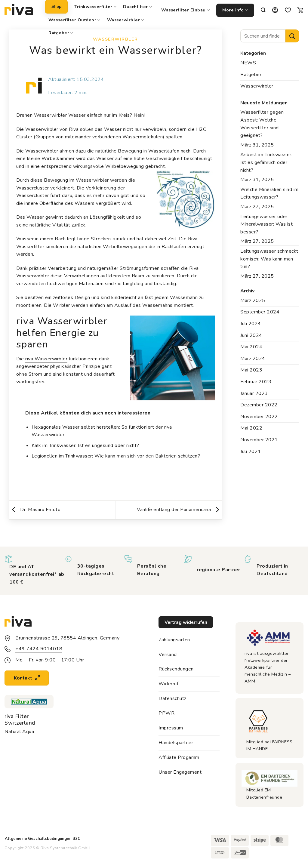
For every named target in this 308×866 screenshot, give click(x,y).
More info (233, 10)
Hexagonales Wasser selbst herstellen (75, 427)
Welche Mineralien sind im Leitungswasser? (269, 193)
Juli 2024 (250, 323)
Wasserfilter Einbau (183, 10)
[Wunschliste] (288, 10)
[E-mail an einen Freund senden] (122, 481)
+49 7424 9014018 (38, 649)
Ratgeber (58, 33)
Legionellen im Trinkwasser (62, 456)
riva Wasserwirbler (46, 359)
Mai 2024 (251, 347)
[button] (263, 10)
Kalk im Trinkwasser (54, 445)
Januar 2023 (254, 393)
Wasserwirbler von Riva (52, 129)
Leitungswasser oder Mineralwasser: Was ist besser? (266, 224)
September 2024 (259, 312)
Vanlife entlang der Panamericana (174, 509)
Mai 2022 (251, 428)
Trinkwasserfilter (93, 7)
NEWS (248, 63)
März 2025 (252, 300)
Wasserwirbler (123, 20)
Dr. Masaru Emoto (39, 509)
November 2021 (259, 439)
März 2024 (252, 358)
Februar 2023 (255, 381)
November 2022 (259, 416)
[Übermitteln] (292, 35)
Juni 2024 (251, 335)
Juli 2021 (250, 451)
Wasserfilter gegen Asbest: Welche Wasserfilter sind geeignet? (262, 124)
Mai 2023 (251, 370)
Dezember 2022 (259, 405)
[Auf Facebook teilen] (108, 481)
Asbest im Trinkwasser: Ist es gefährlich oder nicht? (266, 162)
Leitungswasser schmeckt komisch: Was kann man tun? (269, 259)
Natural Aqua (19, 731)
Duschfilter (135, 7)
